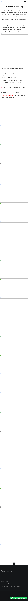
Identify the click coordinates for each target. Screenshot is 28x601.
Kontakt (7, 586)
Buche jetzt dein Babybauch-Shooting (8, 95)
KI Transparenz (18, 586)
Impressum (3, 586)
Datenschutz (12, 586)
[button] (18, 598)
